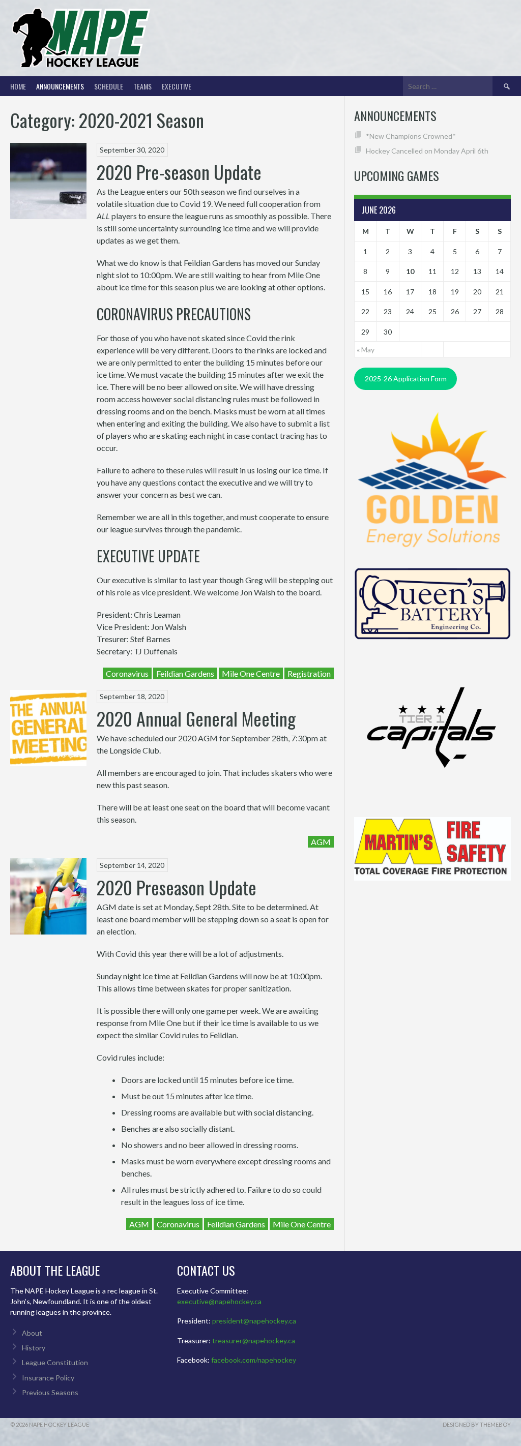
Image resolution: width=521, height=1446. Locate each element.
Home (18, 86)
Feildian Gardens (185, 673)
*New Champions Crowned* (411, 136)
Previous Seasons (50, 1392)
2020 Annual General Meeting (196, 718)
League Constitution (55, 1362)
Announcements (60, 86)
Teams (142, 86)
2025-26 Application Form (406, 378)
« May (365, 349)
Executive (176, 86)
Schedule (108, 86)
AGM (321, 842)
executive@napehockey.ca (219, 1301)
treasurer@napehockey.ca (253, 1340)
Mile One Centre (251, 673)
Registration (309, 673)
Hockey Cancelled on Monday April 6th (427, 150)
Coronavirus (127, 673)
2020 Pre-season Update (179, 171)
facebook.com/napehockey (253, 1359)
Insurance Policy (48, 1377)
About (32, 1333)
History (33, 1347)
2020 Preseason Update (176, 886)
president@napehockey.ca (254, 1320)
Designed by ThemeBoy (477, 1424)
